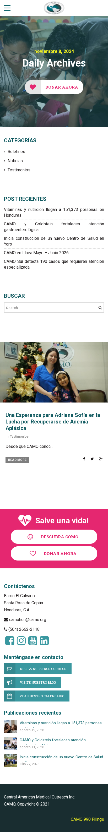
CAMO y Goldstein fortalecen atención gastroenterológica (54, 226)
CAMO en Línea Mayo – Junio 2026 (36, 252)
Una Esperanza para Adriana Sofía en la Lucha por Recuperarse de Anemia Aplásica (53, 421)
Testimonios (19, 169)
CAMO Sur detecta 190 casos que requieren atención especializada (54, 264)
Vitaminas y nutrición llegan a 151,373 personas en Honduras (54, 212)
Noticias (15, 160)
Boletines (16, 151)
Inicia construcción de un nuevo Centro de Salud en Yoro (54, 241)
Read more (17, 460)
